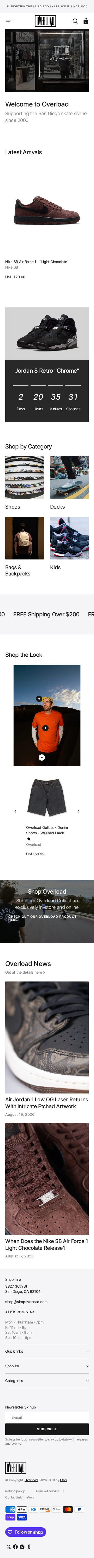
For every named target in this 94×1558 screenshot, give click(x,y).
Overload (31, 1480)
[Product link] (47, 221)
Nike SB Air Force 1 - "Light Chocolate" (36, 261)
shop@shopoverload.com (26, 1301)
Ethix (63, 1480)
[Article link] (47, 1049)
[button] (8, 21)
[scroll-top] (83, 1547)
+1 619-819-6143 (19, 1312)
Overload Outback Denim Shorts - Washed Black (47, 830)
